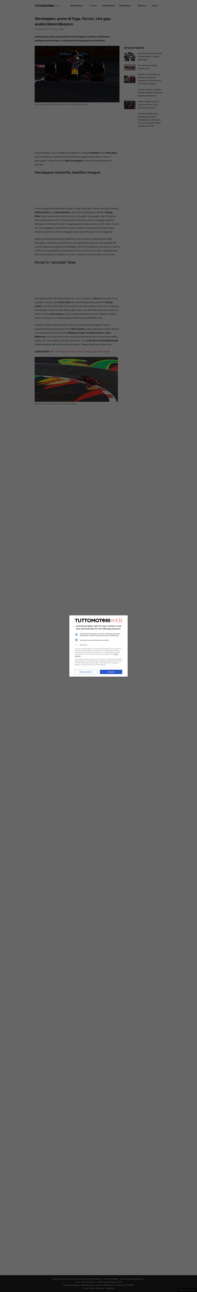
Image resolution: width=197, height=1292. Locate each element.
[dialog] (98, 646)
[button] (98, 645)
